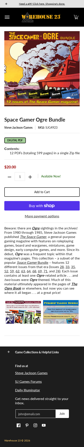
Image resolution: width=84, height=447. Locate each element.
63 (23, 271)
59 (12, 271)
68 (34, 271)
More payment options (42, 216)
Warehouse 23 (12, 440)
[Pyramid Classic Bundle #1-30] (61, 312)
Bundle (32, 262)
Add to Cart (42, 192)
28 (62, 267)
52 (6, 271)
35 (73, 267)
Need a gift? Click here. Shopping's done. (42, 3)
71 (45, 271)
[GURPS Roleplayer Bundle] (23, 312)
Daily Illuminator (27, 390)
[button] (76, 17)
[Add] (30, 177)
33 (67, 267)
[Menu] (6, 17)
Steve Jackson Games (18, 127)
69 (40, 271)
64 (29, 271)
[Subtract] (9, 177)
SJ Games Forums (28, 381)
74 (57, 271)
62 (17, 271)
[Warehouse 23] (41, 17)
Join (62, 413)
